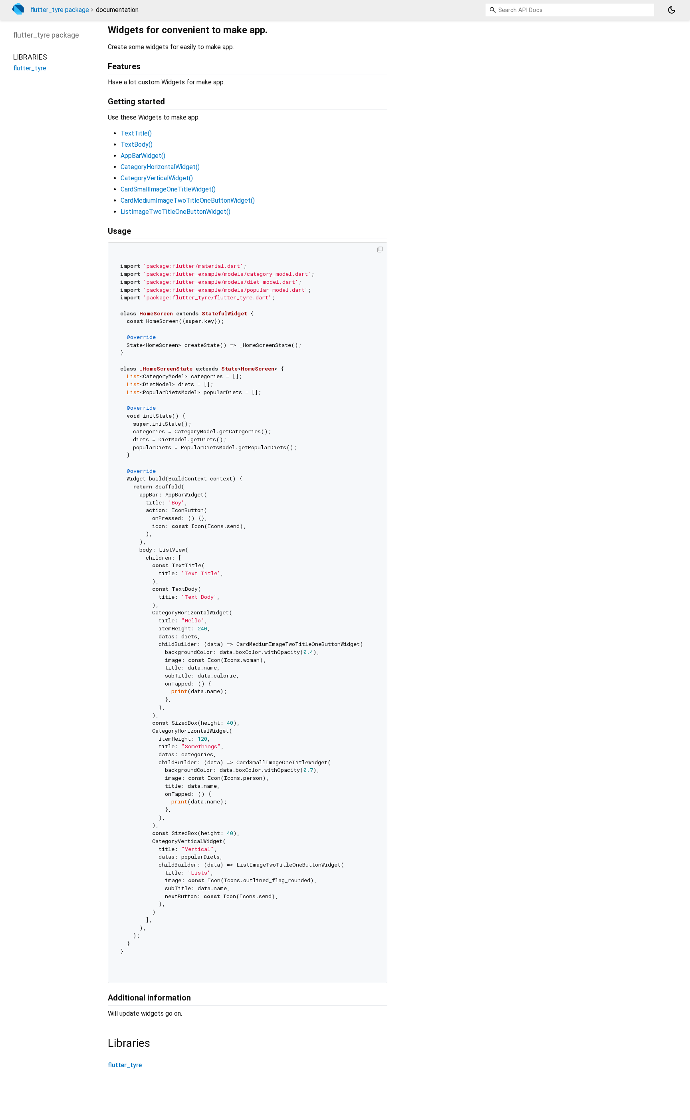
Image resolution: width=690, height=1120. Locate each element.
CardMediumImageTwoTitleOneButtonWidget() (188, 200)
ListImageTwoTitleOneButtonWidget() (175, 211)
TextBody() (137, 144)
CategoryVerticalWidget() (157, 178)
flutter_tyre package (59, 10)
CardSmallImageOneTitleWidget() (168, 189)
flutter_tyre (125, 1065)
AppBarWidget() (143, 155)
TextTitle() (136, 133)
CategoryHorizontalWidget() (160, 167)
